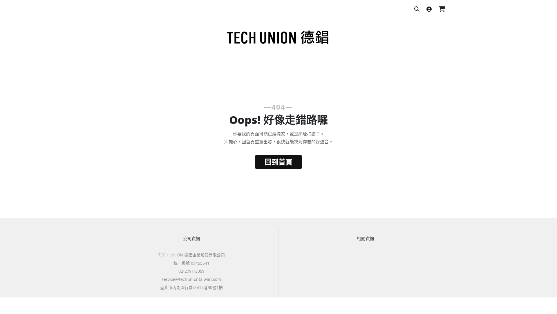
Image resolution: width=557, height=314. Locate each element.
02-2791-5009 (191, 271)
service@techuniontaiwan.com (191, 279)
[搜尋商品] (416, 9)
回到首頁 (278, 162)
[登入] (429, 9)
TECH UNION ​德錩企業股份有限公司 (191, 255)
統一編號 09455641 (191, 263)
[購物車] (442, 9)
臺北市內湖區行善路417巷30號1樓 (191, 287)
